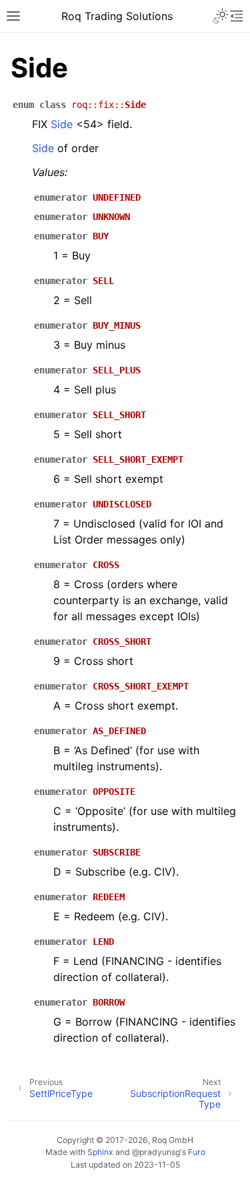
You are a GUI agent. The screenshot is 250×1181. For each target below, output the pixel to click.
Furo (196, 1152)
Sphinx (100, 1152)
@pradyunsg (156, 1152)
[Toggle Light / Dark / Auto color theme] (221, 16)
